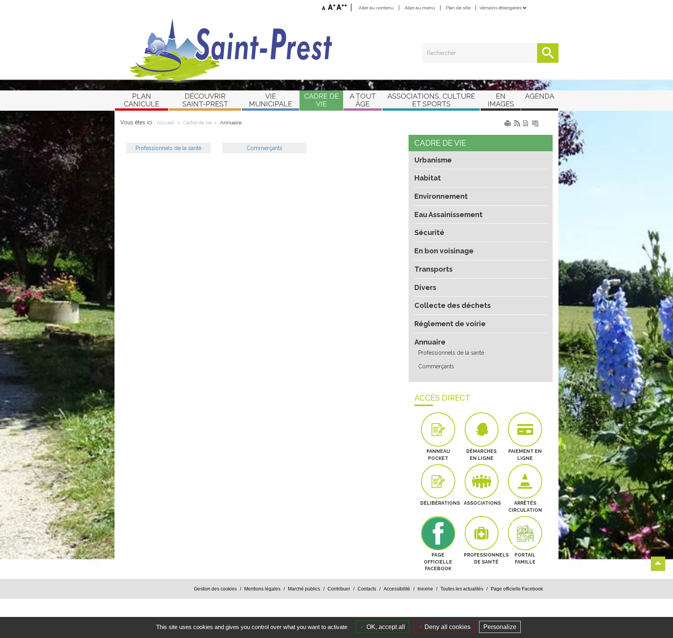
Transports (433, 269)
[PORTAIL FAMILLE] (525, 533)
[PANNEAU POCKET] (438, 429)
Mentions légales (262, 589)
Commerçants (436, 366)
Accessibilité (397, 589)
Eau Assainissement (448, 214)
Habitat (427, 178)
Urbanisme (433, 160)
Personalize (499, 627)
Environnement (441, 196)
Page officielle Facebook (517, 589)
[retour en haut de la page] (658, 564)
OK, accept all (385, 627)
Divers (425, 287)
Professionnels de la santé (451, 353)
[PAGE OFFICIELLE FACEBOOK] (438, 533)
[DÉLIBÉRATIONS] (438, 481)
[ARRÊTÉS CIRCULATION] (525, 481)
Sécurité (429, 232)
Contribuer (339, 589)
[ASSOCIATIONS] (482, 481)
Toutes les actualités (461, 589)
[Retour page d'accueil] (336, 50)
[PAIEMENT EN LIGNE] (525, 429)
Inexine (425, 589)
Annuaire (230, 122)
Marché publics (304, 589)
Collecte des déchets (452, 305)
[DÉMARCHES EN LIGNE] (482, 429)
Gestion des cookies (215, 589)
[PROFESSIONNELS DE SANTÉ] (482, 533)
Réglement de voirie (450, 324)
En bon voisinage (444, 251)
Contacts (367, 589)
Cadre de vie (197, 122)
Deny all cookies (446, 627)
